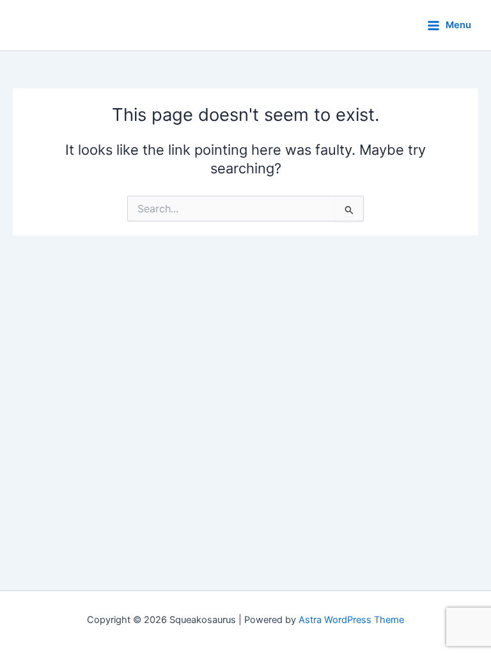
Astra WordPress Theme (351, 620)
